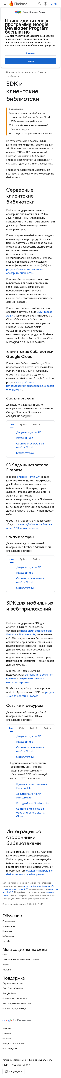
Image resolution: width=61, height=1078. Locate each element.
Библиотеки (9, 936)
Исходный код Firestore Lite (32, 803)
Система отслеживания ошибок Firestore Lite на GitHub (30, 812)
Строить (14, 76)
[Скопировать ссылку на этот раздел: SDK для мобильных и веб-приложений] (9, 615)
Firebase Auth (27, 634)
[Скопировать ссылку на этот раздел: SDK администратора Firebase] (26, 470)
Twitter (6, 964)
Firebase (10, 72)
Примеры (7, 931)
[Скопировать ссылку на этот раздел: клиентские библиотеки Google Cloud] (36, 357)
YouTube (7, 969)
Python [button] (23, 424)
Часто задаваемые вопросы (17, 1003)
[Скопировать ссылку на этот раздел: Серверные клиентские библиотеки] (38, 202)
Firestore (42, 72)
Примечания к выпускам (15, 998)
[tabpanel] (30, 443)
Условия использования (14, 1060)
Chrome (7, 1033)
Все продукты (10, 1048)
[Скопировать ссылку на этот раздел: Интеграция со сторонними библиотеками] (44, 844)
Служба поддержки (13, 983)
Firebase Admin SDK (28, 476)
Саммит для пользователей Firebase (21, 959)
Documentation (25, 72)
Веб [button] (11, 728)
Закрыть (30, 53)
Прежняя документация (15, 1008)
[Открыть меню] (5, 4)
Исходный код (24, 438)
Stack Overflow (25, 453)
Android (7, 1028)
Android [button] (34, 728)
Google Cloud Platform (14, 1043)
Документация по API (28, 432)
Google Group (10, 993)
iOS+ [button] (21, 728)
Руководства (9, 920)
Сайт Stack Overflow (13, 988)
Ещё (35, 424)
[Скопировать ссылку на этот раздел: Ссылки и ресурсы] (37, 398)
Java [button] (11, 424)
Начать (30, 61)
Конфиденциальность (40, 1060)
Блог (5, 954)
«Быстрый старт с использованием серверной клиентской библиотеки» (30, 386)
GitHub (6, 941)
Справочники (9, 926)
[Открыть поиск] (39, 4)
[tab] (11, 424)
